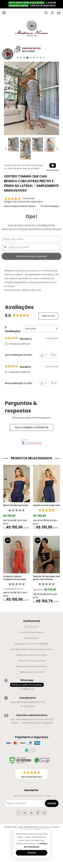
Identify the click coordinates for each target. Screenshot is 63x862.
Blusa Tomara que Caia (15, 505)
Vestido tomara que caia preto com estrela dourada (46, 578)
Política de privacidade (31, 672)
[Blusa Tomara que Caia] (16, 498)
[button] (52, 167)
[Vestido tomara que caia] (46, 498)
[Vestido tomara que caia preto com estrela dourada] (46, 570)
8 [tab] (40, 57)
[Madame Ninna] (31, 29)
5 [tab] (31, 57)
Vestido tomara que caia (46, 505)
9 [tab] (43, 57)
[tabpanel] (31, 50)
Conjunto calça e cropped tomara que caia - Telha (14, 578)
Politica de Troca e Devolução (31, 655)
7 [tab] (37, 57)
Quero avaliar (48, 316)
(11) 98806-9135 (26, 686)
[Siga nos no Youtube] (31, 812)
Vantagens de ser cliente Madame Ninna (31, 649)
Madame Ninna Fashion (23, 206)
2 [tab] (21, 57)
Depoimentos (31, 638)
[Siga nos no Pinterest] (44, 812)
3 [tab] (24, 57)
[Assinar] (51, 803)
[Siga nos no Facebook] (18, 812)
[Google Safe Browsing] (42, 760)
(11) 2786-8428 (27, 706)
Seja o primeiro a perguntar (31, 427)
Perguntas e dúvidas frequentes (31, 643)
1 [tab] (18, 57)
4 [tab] (27, 57)
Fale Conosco (31, 626)
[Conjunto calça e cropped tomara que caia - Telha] (16, 569)
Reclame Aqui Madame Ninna (31, 666)
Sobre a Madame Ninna (31, 632)
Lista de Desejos (51, 206)
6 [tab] (34, 57)
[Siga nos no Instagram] (38, 812)
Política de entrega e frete (31, 660)
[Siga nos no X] (25, 812)
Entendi (32, 852)
